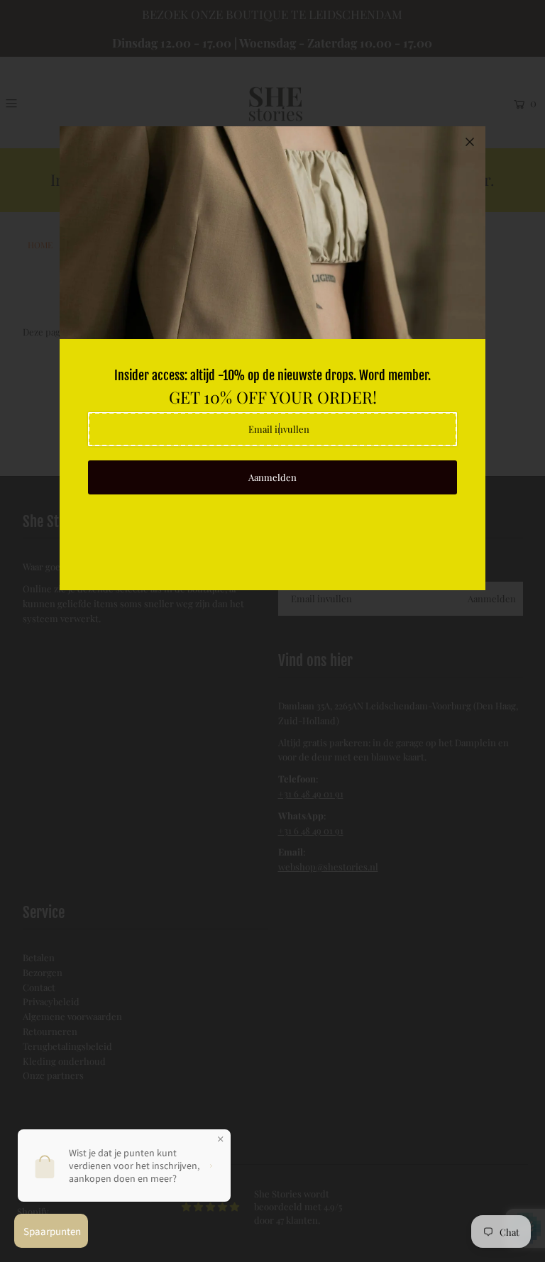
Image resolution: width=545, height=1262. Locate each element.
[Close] (469, 141)
